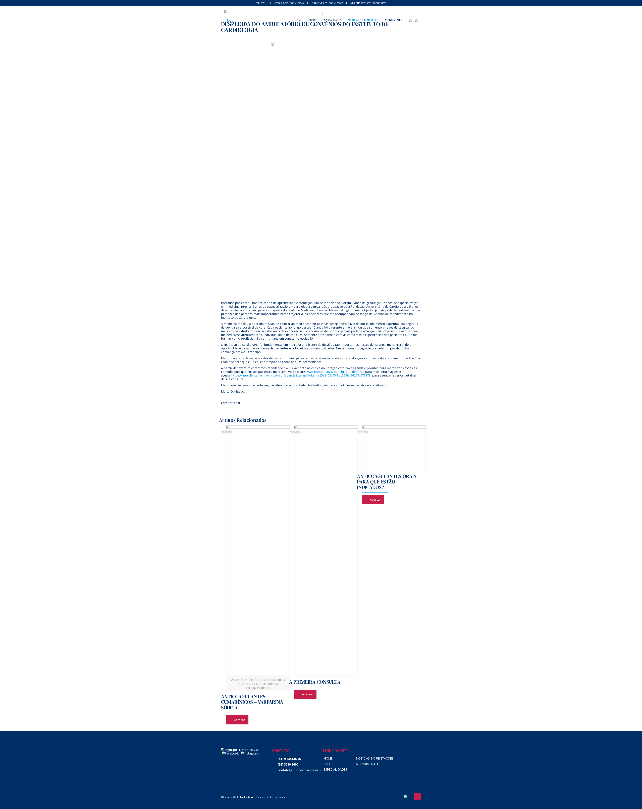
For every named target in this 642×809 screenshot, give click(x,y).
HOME (328, 758)
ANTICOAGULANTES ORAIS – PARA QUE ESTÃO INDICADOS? (388, 482)
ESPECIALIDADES (335, 769)
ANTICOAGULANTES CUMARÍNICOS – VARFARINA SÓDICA (252, 702)
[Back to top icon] (417, 796)
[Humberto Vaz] (228, 20)
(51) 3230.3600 (288, 764)
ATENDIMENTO (367, 764)
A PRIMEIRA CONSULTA (314, 681)
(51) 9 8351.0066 (289, 759)
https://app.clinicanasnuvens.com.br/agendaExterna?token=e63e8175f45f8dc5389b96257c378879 (300, 375)
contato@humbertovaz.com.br (298, 770)
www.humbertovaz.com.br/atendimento (335, 372)
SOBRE (328, 764)
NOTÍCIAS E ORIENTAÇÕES (374, 758)
